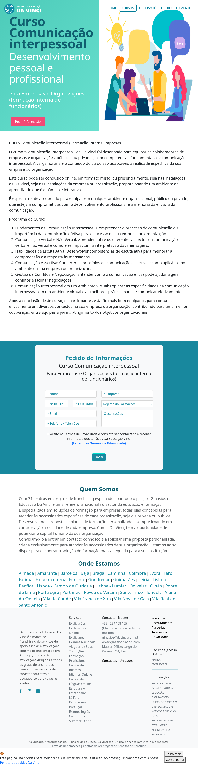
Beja (85, 573)
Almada (26, 573)
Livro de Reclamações (66, 746)
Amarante (47, 573)
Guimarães (124, 579)
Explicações (77, 623)
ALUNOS (156, 659)
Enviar (98, 457)
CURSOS (128, 8)
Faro (168, 573)
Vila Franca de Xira (92, 598)
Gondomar (99, 579)
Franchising (160, 618)
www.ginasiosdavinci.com (121, 642)
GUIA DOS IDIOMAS (162, 706)
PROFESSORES (159, 664)
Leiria (143, 579)
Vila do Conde (57, 598)
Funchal (77, 579)
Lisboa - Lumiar (110, 586)
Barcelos (68, 573)
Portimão (71, 592)
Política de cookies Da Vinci (20, 762)
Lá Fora (74, 698)
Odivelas (138, 586)
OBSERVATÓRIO (150, 8)
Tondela (154, 592)
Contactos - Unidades (117, 660)
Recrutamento (162, 623)
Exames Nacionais (82, 642)
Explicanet (76, 637)
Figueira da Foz (51, 579)
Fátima (25, 579)
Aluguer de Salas (81, 647)
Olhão (156, 586)
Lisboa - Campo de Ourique (64, 586)
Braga (98, 573)
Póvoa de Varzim (100, 592)
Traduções (76, 651)
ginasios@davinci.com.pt (120, 637)
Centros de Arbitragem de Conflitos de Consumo (114, 746)
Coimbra (137, 573)
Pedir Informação (28, 121)
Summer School (80, 721)
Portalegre (48, 592)
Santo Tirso (131, 592)
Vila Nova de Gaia (131, 598)
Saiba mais (174, 754)
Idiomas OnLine (80, 674)
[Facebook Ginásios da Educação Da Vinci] (20, 691)
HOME (112, 8)
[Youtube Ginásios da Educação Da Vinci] (38, 691)
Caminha (116, 573)
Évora (154, 573)
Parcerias (158, 627)
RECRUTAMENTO (179, 8)
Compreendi (175, 760)
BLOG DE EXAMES (161, 683)
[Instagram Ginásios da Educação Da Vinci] (29, 691)
